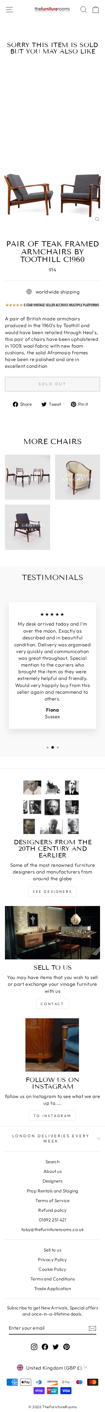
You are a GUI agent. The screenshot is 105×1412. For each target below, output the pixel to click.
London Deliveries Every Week (51, 1138)
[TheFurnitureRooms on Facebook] (45, 1346)
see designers (52, 891)
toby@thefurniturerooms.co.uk (52, 1229)
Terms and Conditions (52, 1279)
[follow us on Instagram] (52, 1045)
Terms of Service (52, 1200)
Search (53, 1161)
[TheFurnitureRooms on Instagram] (34, 1346)
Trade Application (52, 1288)
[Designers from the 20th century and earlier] (52, 807)
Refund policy (52, 1210)
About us (52, 1171)
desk (31, 624)
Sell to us (52, 1250)
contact (52, 1004)
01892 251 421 (52, 1220)
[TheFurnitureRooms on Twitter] (55, 1346)
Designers (53, 1181)
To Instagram (52, 1116)
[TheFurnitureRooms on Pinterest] (66, 1346)
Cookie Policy (52, 1269)
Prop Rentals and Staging (52, 1191)
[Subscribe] (92, 1328)
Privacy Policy (52, 1259)
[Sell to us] (52, 932)
